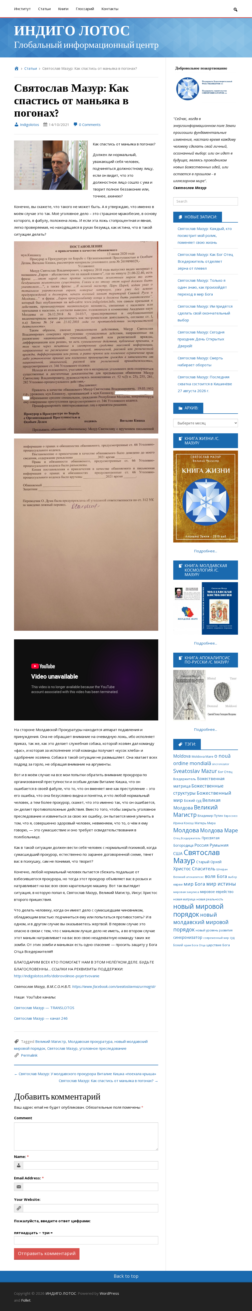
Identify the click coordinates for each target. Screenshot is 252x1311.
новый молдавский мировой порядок (201, 922)
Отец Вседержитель (187, 838)
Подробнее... (205, 550)
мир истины (221, 883)
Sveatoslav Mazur (195, 770)
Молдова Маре (219, 830)
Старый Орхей (208, 861)
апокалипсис (195, 877)
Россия (201, 845)
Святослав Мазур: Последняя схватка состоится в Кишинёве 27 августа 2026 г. (205, 383)
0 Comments (89, 124)
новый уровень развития (214, 930)
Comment (23, 1117)
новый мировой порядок (198, 910)
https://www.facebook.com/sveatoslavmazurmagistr (114, 986)
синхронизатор (187, 937)
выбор (232, 877)
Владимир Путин (210, 816)
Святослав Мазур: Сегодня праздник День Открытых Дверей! (201, 339)
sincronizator (220, 764)
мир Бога (194, 884)
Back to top (126, 1276)
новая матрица (184, 899)
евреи (178, 884)
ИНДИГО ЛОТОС (72, 29)
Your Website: (27, 1199)
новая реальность (209, 899)
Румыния (219, 845)
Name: (21, 1156)
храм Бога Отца (194, 945)
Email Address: (29, 1177)
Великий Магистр (50, 1041)
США (178, 853)
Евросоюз (230, 816)
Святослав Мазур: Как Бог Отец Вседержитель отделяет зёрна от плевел (205, 261)
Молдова (186, 830)
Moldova (182, 756)
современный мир (216, 938)
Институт (22, 8)
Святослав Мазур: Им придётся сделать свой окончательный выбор (205, 313)
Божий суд (192, 800)
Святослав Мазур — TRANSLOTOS (44, 1007)
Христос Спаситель (194, 869)
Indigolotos (29, 124)
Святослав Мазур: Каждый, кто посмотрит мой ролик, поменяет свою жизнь (205, 235)
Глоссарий (85, 8)
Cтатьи (44, 8)
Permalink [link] (29, 1055)
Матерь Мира (205, 823)
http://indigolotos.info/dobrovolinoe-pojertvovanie (56, 975)
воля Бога (216, 876)
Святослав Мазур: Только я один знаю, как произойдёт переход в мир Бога (202, 287)
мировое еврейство (217, 891)
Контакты (109, 8)
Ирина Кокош (183, 823)
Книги (63, 8)
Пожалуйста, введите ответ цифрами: (52, 1220)
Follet (26, 1300)
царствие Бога (218, 945)
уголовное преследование (102, 1048)
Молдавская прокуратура (90, 1041)
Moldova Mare (202, 756)
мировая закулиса (186, 892)
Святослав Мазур (62, 1048)
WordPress (109, 1293)
